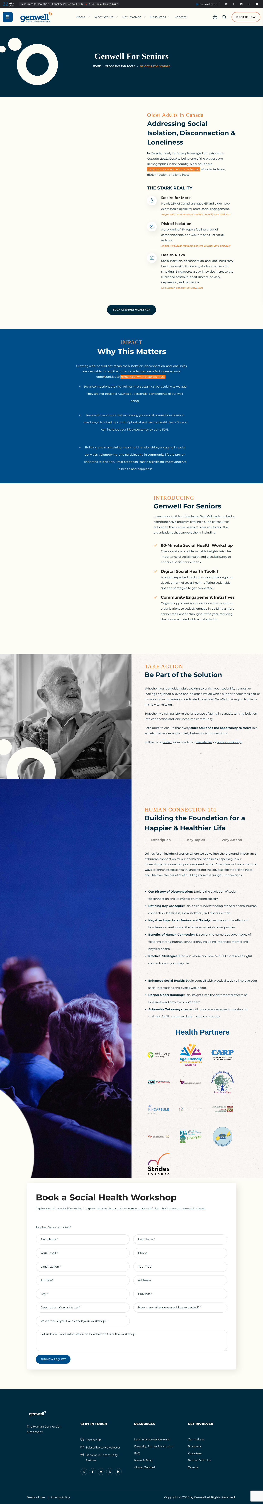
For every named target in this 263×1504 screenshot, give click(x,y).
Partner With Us (199, 1460)
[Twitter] (226, 4)
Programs (195, 1446)
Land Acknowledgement (152, 1439)
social (167, 742)
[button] (214, 17)
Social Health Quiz (106, 4)
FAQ (137, 1453)
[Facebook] (233, 4)
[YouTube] (257, 4)
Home (97, 66)
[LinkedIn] (241, 4)
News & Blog (143, 1460)
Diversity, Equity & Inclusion (153, 1446)
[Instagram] (249, 4)
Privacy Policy (60, 1497)
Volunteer (195, 1453)
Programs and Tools (120, 66)
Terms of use (36, 1497)
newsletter (204, 742)
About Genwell (144, 1467)
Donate (193, 1467)
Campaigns (196, 1439)
